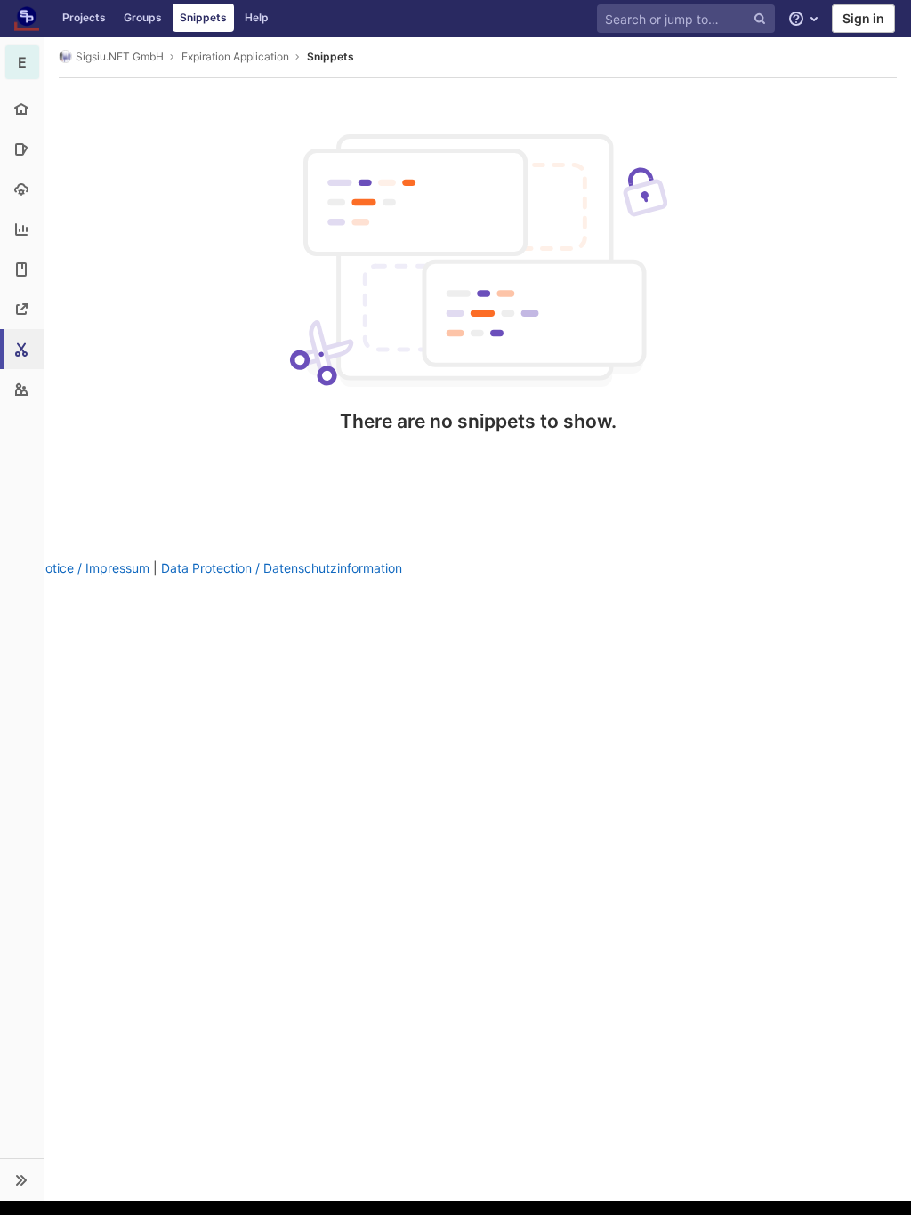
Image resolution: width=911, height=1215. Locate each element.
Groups (143, 17)
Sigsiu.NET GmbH (120, 56)
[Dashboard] (26, 18)
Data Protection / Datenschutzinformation (281, 567)
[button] (22, 1179)
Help (257, 17)
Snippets (203, 17)
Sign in (863, 18)
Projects (84, 17)
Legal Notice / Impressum (74, 567)
